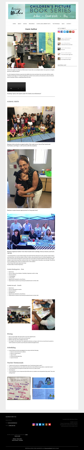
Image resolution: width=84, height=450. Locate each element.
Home (14, 23)
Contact (69, 23)
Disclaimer (21, 440)
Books (25, 23)
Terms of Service (15, 440)
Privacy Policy (19, 438)
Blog (63, 23)
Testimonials (56, 23)
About (19, 23)
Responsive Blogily (48, 448)
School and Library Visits (43, 23)
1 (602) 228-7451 (12, 425)
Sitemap (14, 438)
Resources (31, 23)
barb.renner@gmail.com (12, 422)
